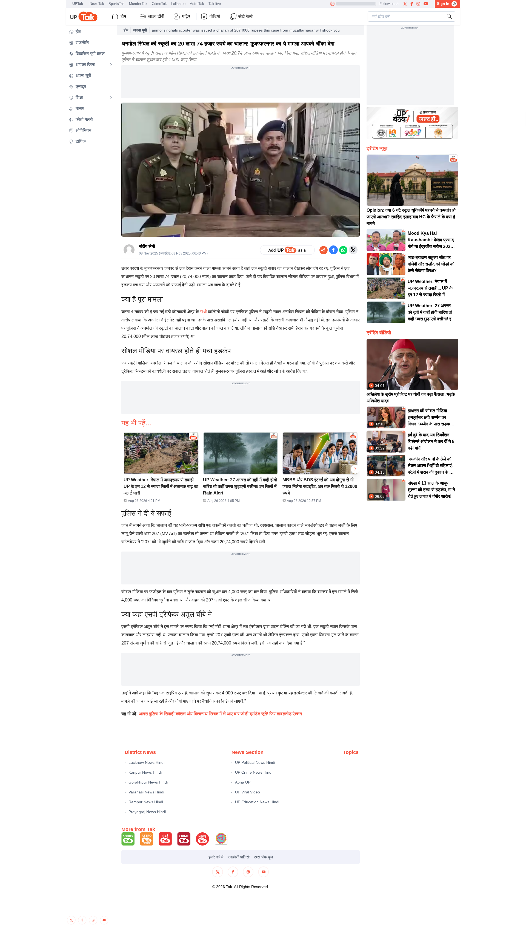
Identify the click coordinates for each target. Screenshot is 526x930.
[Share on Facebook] (333, 249)
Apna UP (242, 782)
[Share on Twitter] (353, 249)
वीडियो (215, 16)
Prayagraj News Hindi (147, 812)
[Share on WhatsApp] (343, 249)
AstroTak (197, 4)
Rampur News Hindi (145, 802)
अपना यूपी (140, 30)
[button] (91, 31)
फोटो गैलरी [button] (245, 16)
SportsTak (116, 4)
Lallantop (178, 4)
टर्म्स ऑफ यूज (263, 857)
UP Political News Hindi (255, 762)
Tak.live (214, 4)
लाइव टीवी (156, 16)
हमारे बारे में (215, 857)
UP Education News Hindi (257, 802)
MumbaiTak (138, 4)
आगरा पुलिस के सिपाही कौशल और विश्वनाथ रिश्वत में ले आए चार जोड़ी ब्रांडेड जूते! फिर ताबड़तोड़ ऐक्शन (220, 713)
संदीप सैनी (147, 246)
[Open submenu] (111, 64)
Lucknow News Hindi (146, 762)
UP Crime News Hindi (253, 772)
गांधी (203, 311)
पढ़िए (186, 16)
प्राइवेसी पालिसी (239, 857)
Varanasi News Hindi (146, 792)
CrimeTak (159, 4)
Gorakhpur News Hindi (148, 782)
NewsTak (97, 4)
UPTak (77, 4)
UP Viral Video (247, 792)
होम (123, 16)
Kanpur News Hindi (145, 772)
